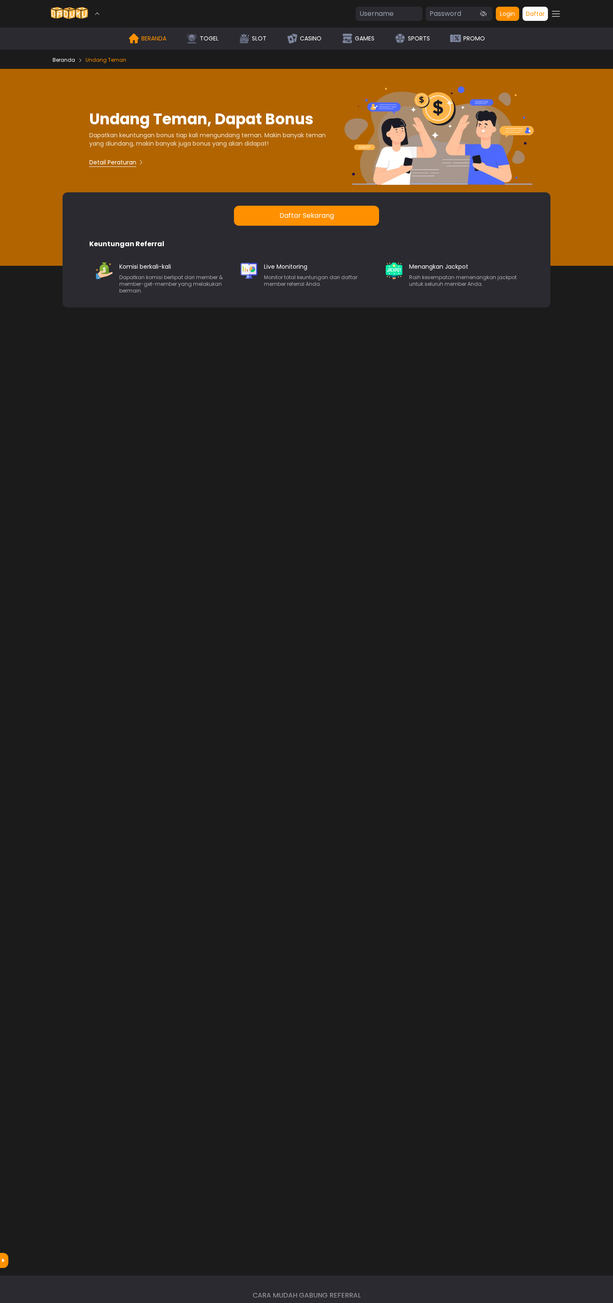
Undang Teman (105, 60)
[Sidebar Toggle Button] (556, 14)
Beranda (64, 60)
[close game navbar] (97, 14)
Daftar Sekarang (306, 215)
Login (507, 14)
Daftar (535, 14)
